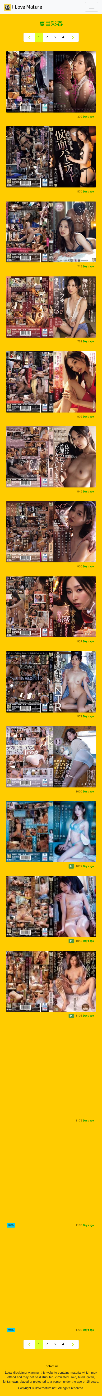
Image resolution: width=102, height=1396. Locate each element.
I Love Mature (26, 6)
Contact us (51, 1366)
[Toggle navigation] (91, 7)
